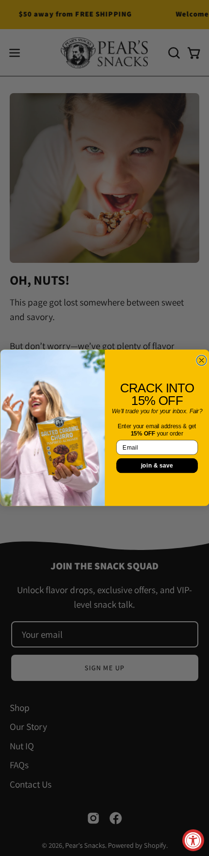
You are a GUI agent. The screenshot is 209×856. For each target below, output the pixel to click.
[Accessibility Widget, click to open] (193, 840)
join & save (156, 466)
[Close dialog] (201, 360)
